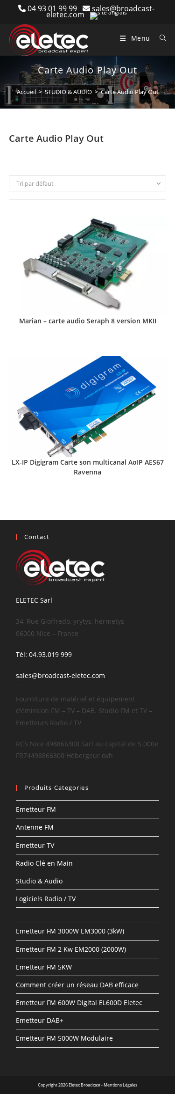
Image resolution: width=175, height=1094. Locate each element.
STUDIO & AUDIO (68, 92)
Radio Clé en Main (44, 863)
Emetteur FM (36, 809)
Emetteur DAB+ (39, 1020)
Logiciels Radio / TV (46, 898)
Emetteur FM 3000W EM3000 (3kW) (70, 930)
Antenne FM (35, 827)
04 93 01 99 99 (55, 8)
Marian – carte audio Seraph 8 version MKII (87, 320)
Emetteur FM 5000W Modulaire (64, 1038)
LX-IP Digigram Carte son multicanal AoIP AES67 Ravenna (88, 467)
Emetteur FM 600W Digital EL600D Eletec (79, 1002)
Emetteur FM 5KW (44, 967)
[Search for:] (160, 38)
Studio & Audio (39, 880)
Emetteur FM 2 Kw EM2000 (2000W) (71, 949)
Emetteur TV (35, 845)
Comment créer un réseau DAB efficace (77, 984)
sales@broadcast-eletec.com (60, 675)
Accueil (26, 92)
